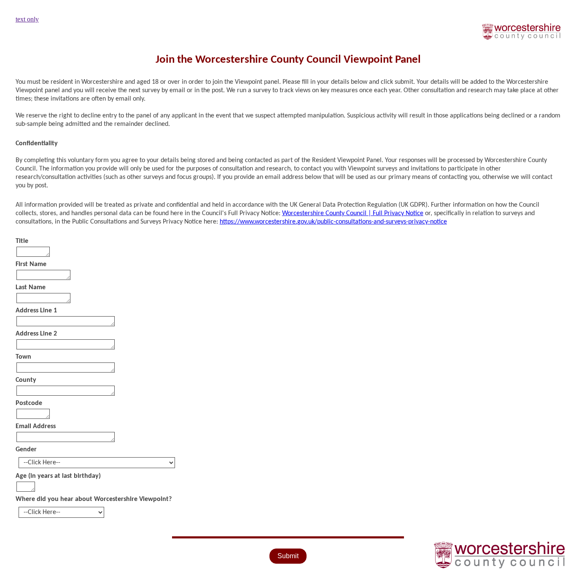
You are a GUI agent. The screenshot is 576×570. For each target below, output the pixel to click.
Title (22, 241)
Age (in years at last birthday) (58, 476)
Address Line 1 (36, 310)
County (26, 380)
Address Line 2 (36, 333)
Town (23, 357)
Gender (26, 449)
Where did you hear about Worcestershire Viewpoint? (94, 499)
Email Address (36, 426)
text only (27, 19)
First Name (31, 264)
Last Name (31, 287)
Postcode (29, 403)
